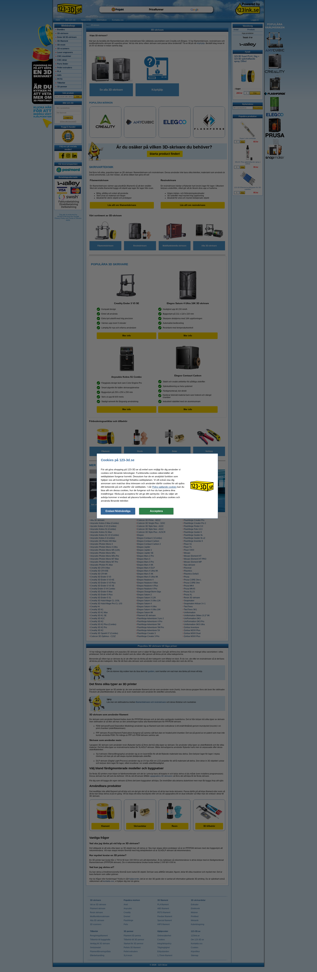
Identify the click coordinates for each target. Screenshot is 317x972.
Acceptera (156, 511)
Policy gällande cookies (164, 487)
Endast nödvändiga (118, 511)
